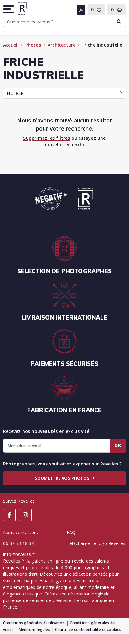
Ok (117, 445)
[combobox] (64, 22)
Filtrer (15, 93)
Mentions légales (34, 629)
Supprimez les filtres (46, 138)
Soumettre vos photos (62, 478)
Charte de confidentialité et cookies (88, 629)
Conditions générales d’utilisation (34, 623)
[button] (9, 9)
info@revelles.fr (19, 554)
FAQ (71, 532)
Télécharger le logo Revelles (96, 543)
